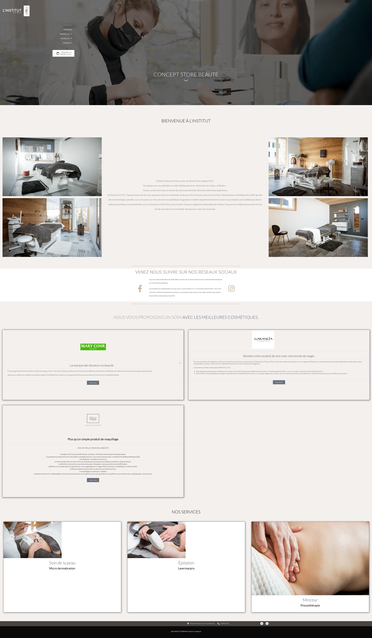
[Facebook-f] (140, 288)
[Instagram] (231, 288)
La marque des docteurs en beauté (92, 365)
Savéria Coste (230, 362)
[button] (93, 371)
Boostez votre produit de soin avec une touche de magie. (279, 356)
